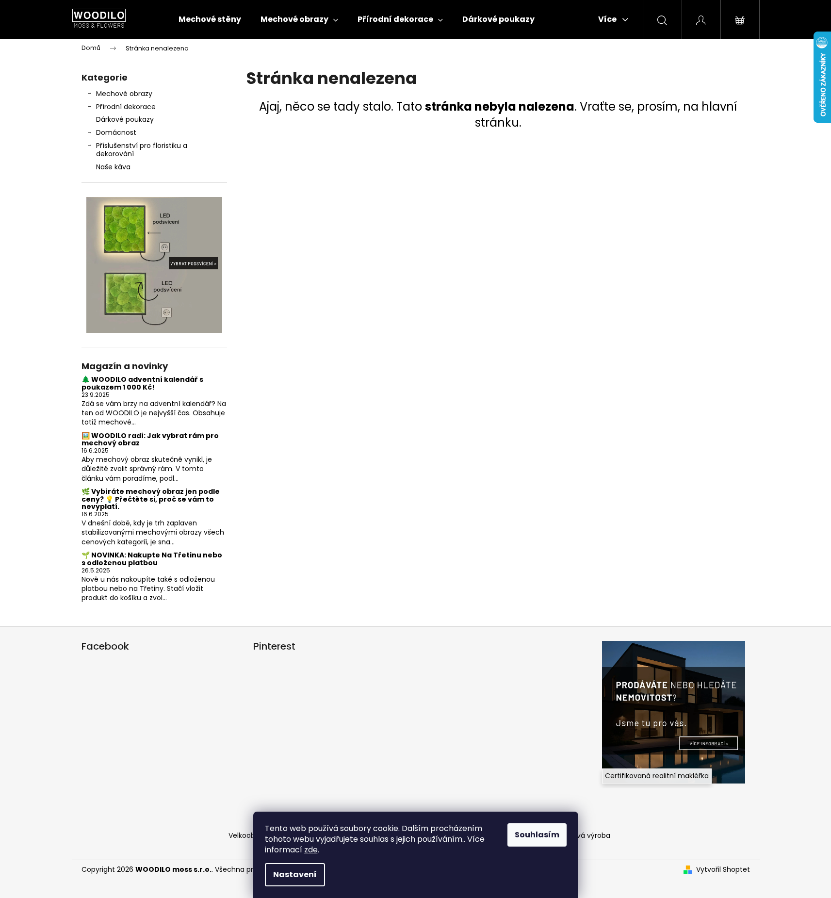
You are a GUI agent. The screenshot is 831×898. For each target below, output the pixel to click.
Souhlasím (537, 834)
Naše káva (113, 167)
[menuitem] (210, 19)
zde (311, 849)
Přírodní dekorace (126, 107)
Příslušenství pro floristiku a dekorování (141, 150)
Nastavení (295, 874)
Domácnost (116, 132)
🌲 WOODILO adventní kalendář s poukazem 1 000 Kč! (142, 383)
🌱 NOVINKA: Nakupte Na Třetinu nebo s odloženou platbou (151, 559)
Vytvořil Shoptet (723, 869)
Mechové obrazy (124, 93)
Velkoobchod (250, 835)
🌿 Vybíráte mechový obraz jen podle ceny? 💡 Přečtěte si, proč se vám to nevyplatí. (150, 499)
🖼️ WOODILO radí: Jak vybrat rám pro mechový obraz (150, 439)
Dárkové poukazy (125, 119)
